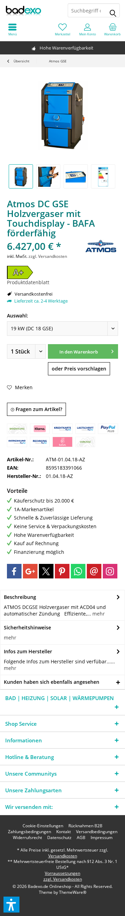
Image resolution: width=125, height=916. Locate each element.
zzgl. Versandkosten (47, 256)
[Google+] (30, 571)
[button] (11, 905)
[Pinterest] (62, 571)
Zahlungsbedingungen (29, 832)
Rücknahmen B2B (85, 826)
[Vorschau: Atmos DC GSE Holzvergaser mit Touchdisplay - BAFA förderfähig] (21, 176)
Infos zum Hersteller (28, 651)
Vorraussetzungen (62, 873)
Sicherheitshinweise (27, 627)
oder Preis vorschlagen (79, 368)
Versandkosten (62, 856)
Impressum (101, 837)
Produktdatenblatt (28, 282)
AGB (81, 837)
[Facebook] (14, 571)
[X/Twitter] (46, 571)
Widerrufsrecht (27, 837)
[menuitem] (112, 29)
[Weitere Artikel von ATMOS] (100, 245)
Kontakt (63, 832)
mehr (98, 613)
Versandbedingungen (96, 832)
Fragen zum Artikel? (38, 409)
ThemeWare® (72, 892)
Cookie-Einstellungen (43, 826)
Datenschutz (59, 837)
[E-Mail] (94, 571)
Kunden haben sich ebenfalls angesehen (51, 682)
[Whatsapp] (78, 571)
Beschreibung (20, 597)
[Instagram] (110, 571)
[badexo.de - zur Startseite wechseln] (31, 10)
